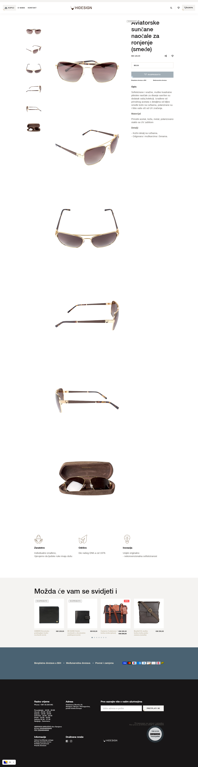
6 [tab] (103, 637)
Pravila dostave (40, 745)
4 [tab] (99, 637)
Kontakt (32, 8)
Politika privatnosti (41, 744)
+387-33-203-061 (46, 705)
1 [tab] (92, 637)
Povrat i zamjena (104, 663)
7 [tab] (105, 637)
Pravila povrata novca (42, 742)
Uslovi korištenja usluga (43, 740)
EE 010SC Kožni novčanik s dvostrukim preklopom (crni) (76, 633)
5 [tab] (101, 637)
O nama (21, 8)
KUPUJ (11, 8)
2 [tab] (94, 637)
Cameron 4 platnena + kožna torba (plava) (109, 632)
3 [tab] (96, 637)
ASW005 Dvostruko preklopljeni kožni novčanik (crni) (41, 633)
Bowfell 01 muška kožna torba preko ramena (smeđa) (141, 633)
